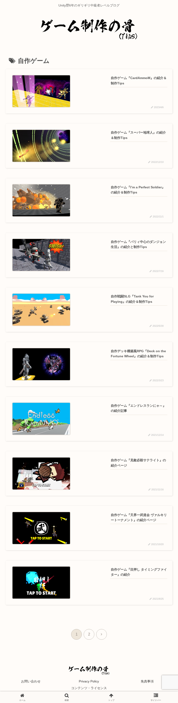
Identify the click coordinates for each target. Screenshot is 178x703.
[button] (162, 621)
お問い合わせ (31, 681)
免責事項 (147, 681)
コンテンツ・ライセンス (89, 688)
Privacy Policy (89, 681)
